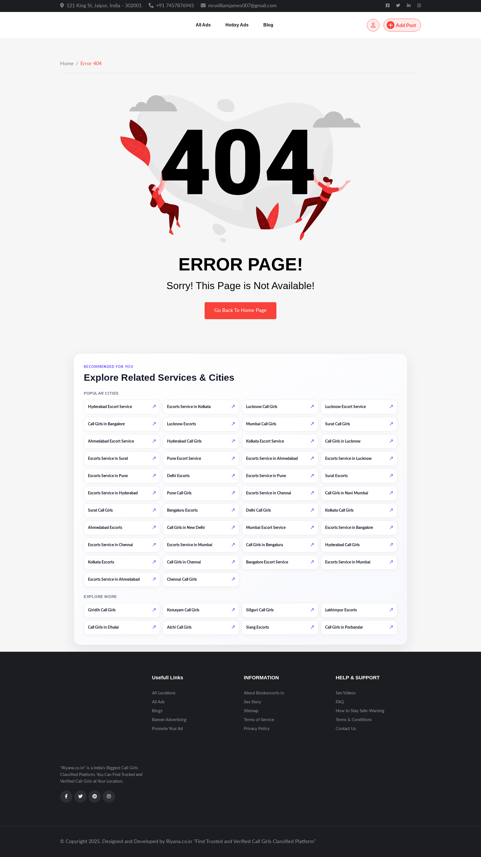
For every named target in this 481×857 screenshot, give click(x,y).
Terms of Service (259, 720)
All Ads (203, 25)
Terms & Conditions (354, 720)
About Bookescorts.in (264, 693)
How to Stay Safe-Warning (360, 711)
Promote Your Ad (167, 729)
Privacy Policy (257, 729)
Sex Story (252, 702)
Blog (268, 25)
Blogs (157, 711)
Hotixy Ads (237, 25)
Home (67, 63)
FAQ (340, 702)
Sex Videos (346, 693)
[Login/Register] (373, 25)
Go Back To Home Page (240, 310)
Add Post (406, 25)
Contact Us (346, 729)
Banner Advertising (169, 720)
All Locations (164, 693)
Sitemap (251, 711)
